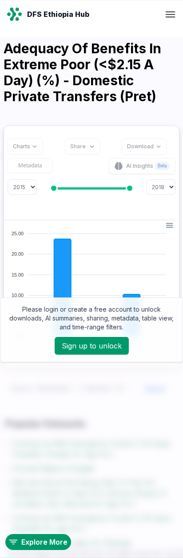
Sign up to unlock (92, 345)
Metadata (30, 165)
